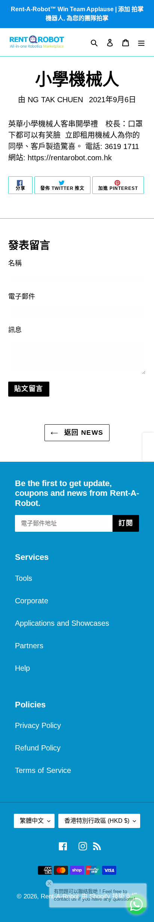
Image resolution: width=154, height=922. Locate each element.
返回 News (83, 432)
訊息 (15, 330)
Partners (29, 646)
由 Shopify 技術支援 (109, 896)
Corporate (31, 601)
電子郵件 (21, 296)
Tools (23, 578)
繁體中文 (32, 821)
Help (22, 668)
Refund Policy (38, 748)
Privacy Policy (38, 725)
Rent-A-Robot (60, 896)
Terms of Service (43, 770)
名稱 (15, 263)
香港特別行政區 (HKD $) (96, 821)
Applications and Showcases (62, 623)
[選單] (141, 42)
